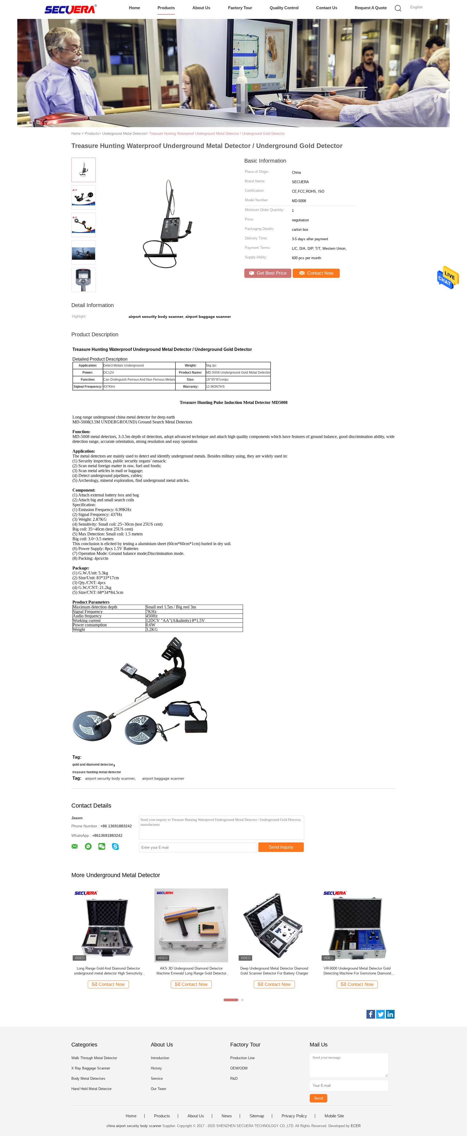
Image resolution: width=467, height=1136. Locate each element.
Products (166, 7)
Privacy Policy (294, 1116)
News (227, 1116)
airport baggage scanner (163, 778)
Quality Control (284, 7)
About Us (201, 7)
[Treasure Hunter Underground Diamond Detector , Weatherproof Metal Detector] (192, 925)
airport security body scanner (110, 778)
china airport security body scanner (133, 1126)
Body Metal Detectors (88, 1078)
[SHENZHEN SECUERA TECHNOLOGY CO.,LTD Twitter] (380, 1014)
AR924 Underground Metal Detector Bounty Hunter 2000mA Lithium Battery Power (358, 970)
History (156, 1068)
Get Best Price (270, 273)
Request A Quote (371, 7)
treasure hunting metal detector (96, 772)
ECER (356, 1126)
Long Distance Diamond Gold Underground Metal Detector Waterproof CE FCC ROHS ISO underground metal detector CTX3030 (275, 971)
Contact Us (326, 7)
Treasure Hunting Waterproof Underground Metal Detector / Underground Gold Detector (217, 133)
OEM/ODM (239, 1068)
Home (134, 7)
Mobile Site (334, 1116)
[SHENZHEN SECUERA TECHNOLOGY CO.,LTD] (70, 9)
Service (157, 1078)
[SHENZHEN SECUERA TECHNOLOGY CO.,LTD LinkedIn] (390, 1014)
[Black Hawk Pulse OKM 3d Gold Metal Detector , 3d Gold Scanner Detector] (109, 925)
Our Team (158, 1089)
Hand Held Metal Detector (91, 1089)
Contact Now (319, 273)
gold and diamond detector (92, 764)
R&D (234, 1078)
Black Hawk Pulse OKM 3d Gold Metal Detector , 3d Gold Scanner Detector (109, 970)
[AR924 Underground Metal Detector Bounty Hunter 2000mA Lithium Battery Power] (358, 925)
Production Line (242, 1058)
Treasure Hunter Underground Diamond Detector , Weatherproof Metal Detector (192, 970)
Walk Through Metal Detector (94, 1058)
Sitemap (256, 1116)
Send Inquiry (281, 847)
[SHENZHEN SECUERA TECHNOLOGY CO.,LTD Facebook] (370, 1014)
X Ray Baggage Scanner (90, 1068)
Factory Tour (240, 7)
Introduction (160, 1058)
